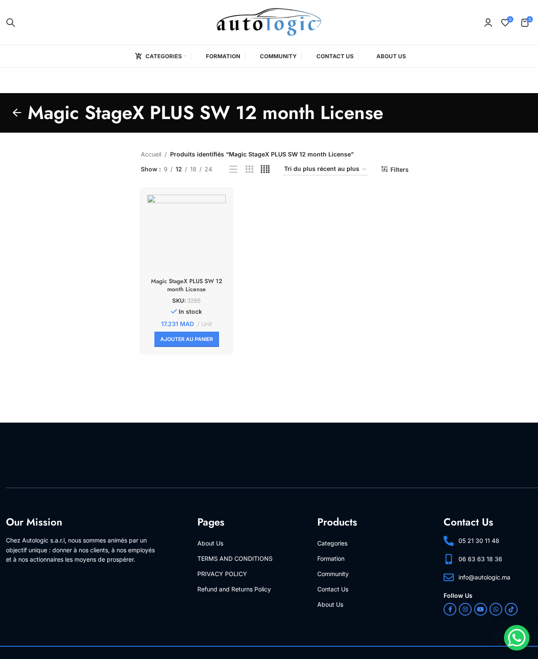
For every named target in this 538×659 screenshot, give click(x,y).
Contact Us (332, 589)
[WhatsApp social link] (496, 609)
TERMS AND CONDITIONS (235, 558)
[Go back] (17, 112)
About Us (210, 543)
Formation (330, 558)
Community (333, 573)
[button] (186, 339)
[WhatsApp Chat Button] (516, 637)
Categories (332, 543)
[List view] (233, 169)
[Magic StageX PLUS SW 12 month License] (186, 234)
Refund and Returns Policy (234, 589)
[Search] (10, 22)
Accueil (151, 154)
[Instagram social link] (465, 609)
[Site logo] (269, 21)
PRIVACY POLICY (222, 573)
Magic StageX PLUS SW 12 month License (186, 285)
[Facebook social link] (450, 609)
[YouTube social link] (480, 609)
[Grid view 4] (265, 169)
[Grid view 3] (249, 169)
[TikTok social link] (511, 609)
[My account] (488, 22)
